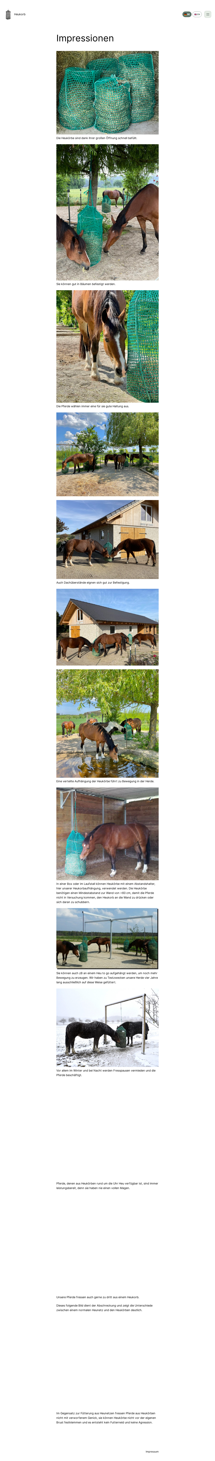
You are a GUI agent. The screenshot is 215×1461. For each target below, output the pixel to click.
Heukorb (19, 14)
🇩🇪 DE (187, 14)
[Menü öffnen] (207, 14)
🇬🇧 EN (197, 14)
